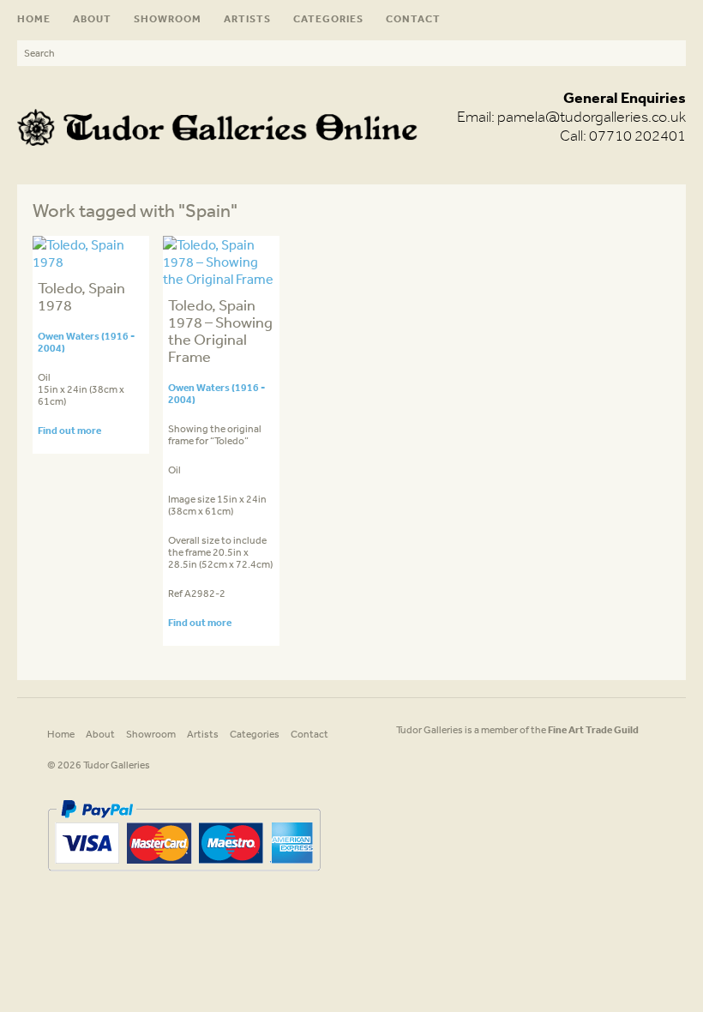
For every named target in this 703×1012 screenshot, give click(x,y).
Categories (328, 18)
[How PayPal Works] (184, 877)
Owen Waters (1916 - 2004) (86, 341)
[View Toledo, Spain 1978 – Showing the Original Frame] (221, 278)
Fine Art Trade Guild (593, 729)
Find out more (69, 430)
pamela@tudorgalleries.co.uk (591, 116)
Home (34, 18)
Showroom (167, 18)
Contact (413, 18)
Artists (247, 18)
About (92, 18)
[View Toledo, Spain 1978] (91, 261)
